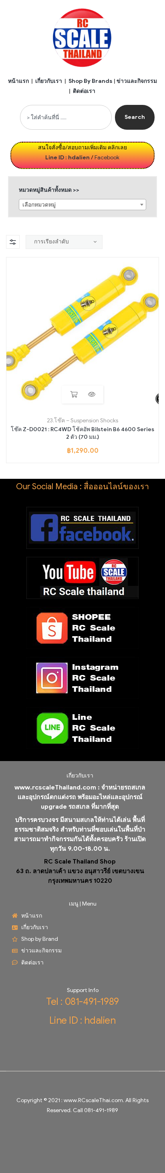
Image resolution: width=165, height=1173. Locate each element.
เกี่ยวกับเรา (48, 81)
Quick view (91, 395)
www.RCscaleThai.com (93, 1100)
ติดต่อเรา (84, 91)
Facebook (107, 157)
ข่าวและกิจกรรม (137, 81)
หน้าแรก (18, 81)
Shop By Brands (90, 81)
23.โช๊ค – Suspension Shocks (82, 420)
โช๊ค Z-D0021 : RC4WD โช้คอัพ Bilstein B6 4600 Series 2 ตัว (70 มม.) (82, 433)
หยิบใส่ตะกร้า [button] (73, 395)
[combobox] (66, 117)
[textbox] (82, 205)
